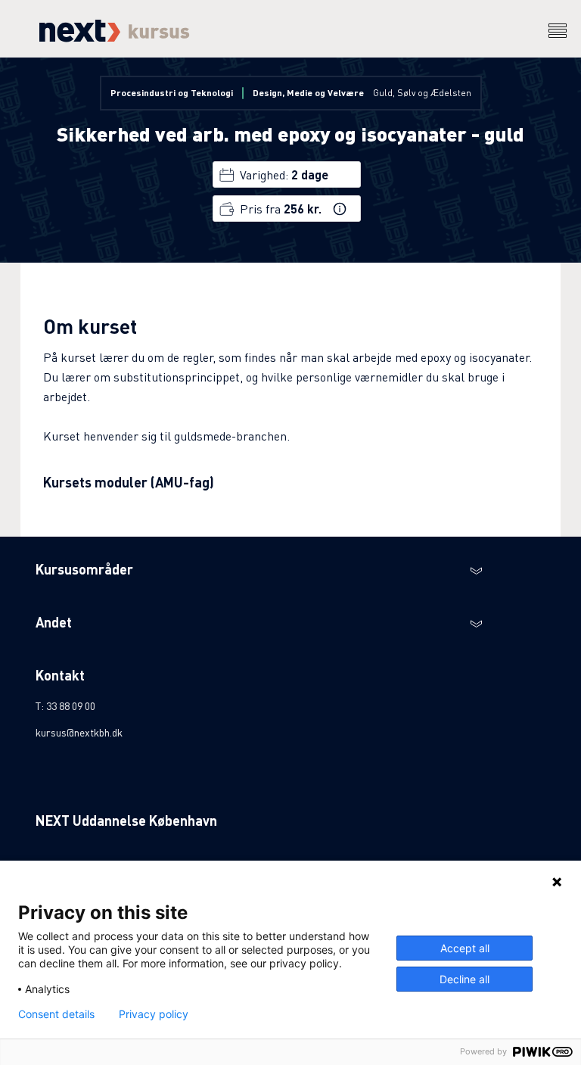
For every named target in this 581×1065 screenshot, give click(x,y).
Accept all (464, 948)
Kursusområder (84, 569)
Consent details (56, 1014)
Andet (54, 622)
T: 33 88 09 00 (65, 705)
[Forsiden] (113, 37)
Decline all (464, 979)
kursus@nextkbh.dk (79, 732)
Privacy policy (153, 1014)
